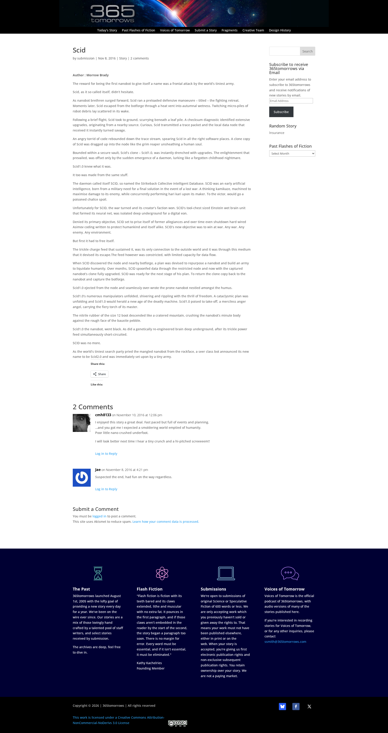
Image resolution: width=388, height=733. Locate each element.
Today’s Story (107, 30)
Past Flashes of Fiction (138, 30)
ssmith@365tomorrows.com (285, 641)
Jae (98, 469)
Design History (280, 30)
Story (123, 58)
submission (86, 58)
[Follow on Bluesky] (282, 706)
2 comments (139, 58)
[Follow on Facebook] (296, 706)
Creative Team (253, 30)
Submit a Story (206, 30)
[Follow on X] (309, 706)
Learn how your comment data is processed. (165, 521)
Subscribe (281, 112)
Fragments (230, 30)
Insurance (276, 132)
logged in (99, 516)
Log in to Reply (106, 453)
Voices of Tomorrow (175, 30)
